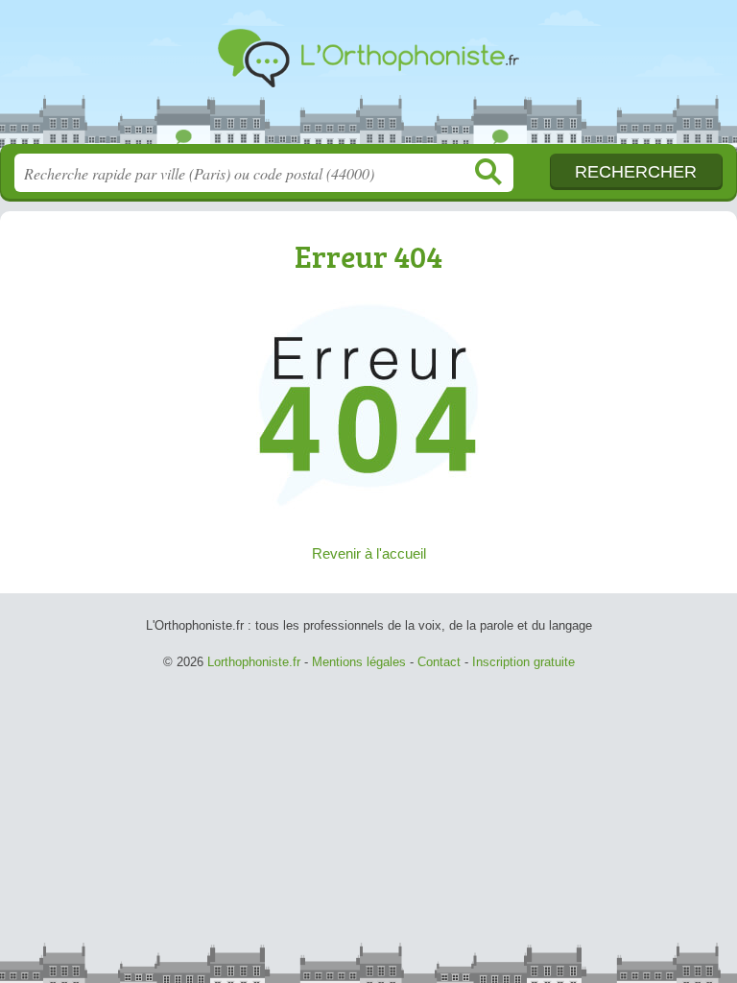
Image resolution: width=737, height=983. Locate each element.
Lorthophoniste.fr (368, 79)
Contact (439, 662)
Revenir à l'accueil (369, 553)
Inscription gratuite (523, 662)
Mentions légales (359, 662)
